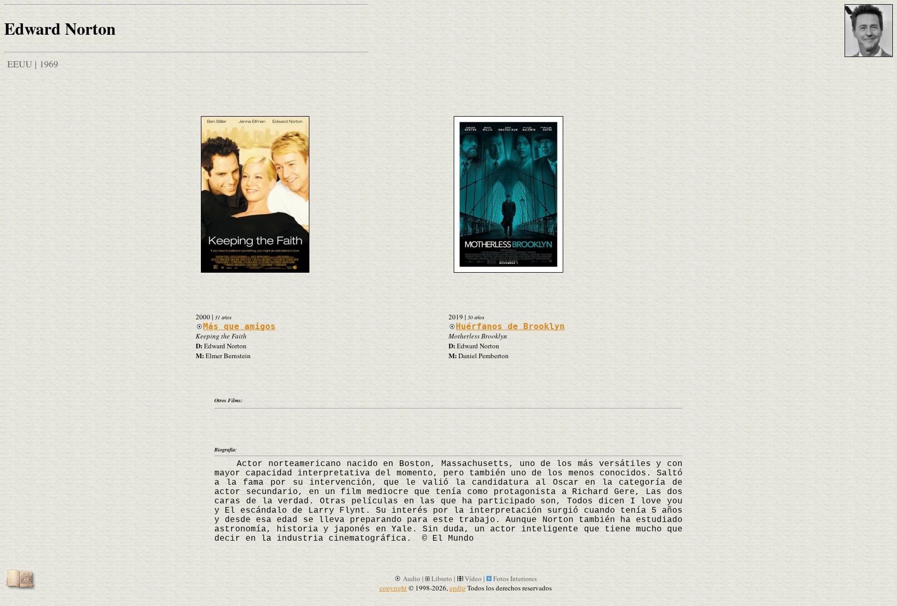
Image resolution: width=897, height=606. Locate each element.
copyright (393, 588)
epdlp (458, 588)
